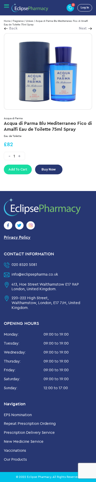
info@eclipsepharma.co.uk (35, 274)
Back (13, 28)
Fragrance (18, 20)
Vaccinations (15, 450)
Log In (85, 7)
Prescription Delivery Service (29, 432)
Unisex (29, 20)
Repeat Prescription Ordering (30, 423)
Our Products (15, 459)
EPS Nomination (18, 414)
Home (7, 20)
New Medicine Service (24, 441)
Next (83, 28)
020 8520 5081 (24, 264)
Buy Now (48, 169)
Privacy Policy (17, 237)
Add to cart (17, 169)
